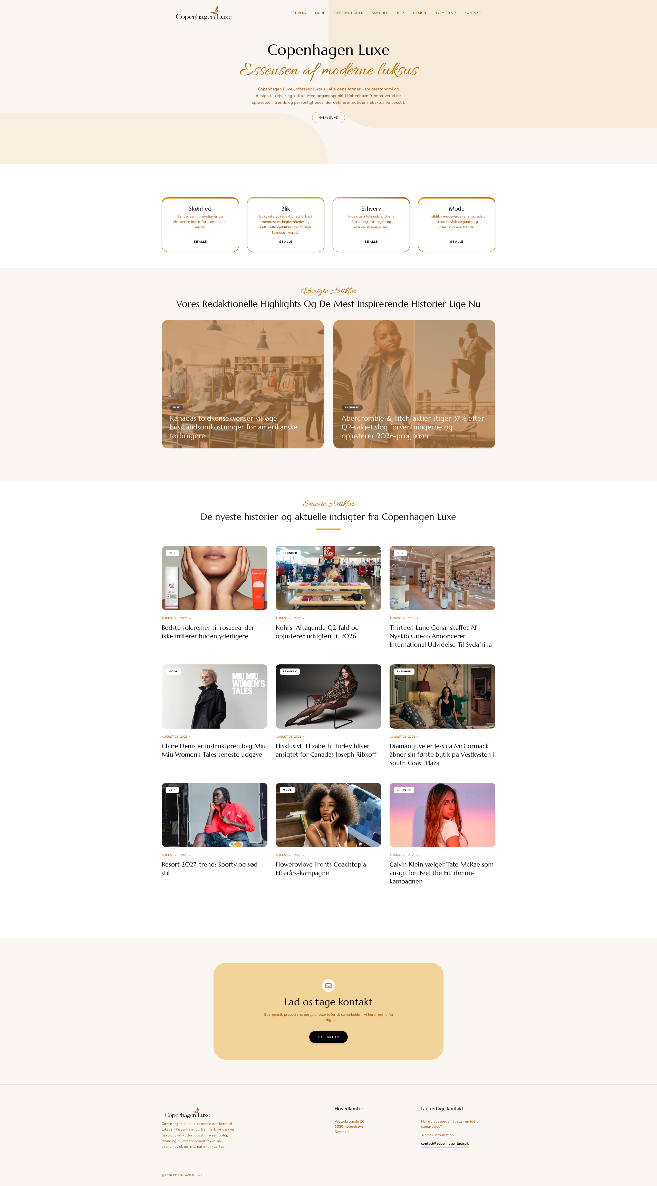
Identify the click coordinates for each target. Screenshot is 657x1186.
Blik (401, 13)
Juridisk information (437, 1135)
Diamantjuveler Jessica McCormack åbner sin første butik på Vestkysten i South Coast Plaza (442, 754)
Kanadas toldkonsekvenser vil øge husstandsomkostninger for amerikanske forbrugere (234, 427)
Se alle (200, 242)
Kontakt (473, 13)
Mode (320, 13)
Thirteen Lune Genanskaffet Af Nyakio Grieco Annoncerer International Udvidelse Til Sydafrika (441, 636)
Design (419, 13)
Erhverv (299, 13)
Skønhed (380, 13)
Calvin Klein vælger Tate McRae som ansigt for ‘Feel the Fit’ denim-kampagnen (442, 873)
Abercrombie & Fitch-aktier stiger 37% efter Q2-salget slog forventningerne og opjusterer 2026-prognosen (413, 427)
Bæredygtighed (348, 13)
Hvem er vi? (445, 13)
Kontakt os (328, 1037)
